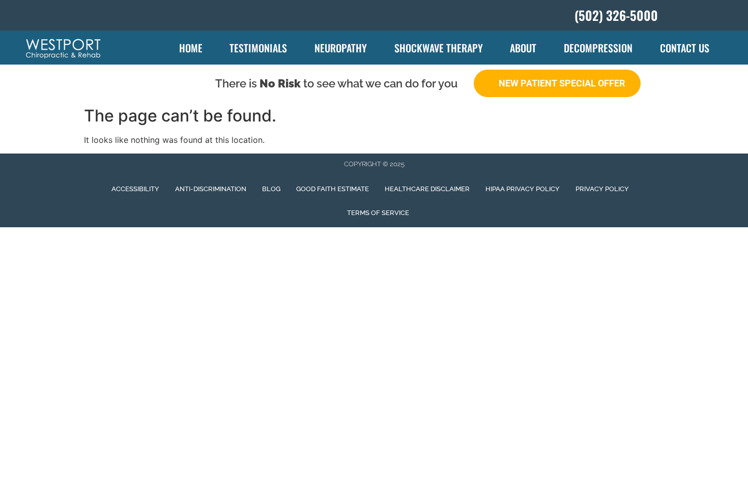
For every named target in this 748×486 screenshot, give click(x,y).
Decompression (598, 47)
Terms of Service (378, 213)
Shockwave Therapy (438, 47)
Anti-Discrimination (210, 189)
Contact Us (684, 47)
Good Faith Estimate (332, 189)
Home (191, 47)
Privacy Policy (602, 189)
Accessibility (135, 189)
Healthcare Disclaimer (427, 189)
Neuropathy (340, 47)
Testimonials (258, 47)
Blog (271, 189)
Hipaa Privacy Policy (522, 189)
